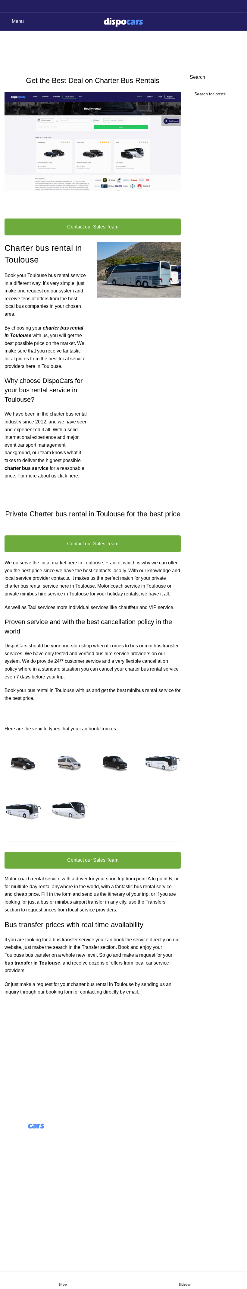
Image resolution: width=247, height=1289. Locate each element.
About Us (138, 1134)
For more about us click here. (48, 475)
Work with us (141, 1157)
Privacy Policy (20, 1220)
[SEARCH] (235, 94)
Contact (13, 1197)
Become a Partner (147, 1168)
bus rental (31, 586)
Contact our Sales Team (92, 226)
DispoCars (16, 645)
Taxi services (41, 607)
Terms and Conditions (28, 1208)
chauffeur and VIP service (145, 607)
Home (9, 54)
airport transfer (88, 902)
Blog (133, 1146)
